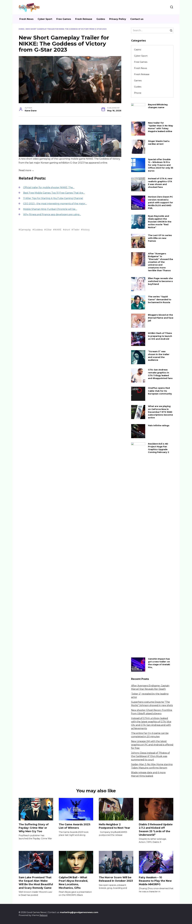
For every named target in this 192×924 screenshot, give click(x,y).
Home (21, 29)
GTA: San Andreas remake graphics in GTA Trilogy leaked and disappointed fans (160, 374)
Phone (137, 93)
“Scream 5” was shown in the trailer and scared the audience (158, 355)
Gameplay (25, 229)
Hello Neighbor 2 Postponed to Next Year (114, 826)
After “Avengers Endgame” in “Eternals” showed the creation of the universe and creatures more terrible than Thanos (160, 262)
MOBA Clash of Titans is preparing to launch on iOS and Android (160, 336)
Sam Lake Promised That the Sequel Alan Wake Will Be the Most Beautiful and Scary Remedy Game (36, 882)
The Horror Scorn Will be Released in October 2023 (116, 879)
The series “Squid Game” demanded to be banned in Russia (159, 299)
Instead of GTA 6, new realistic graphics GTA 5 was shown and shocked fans (160, 182)
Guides (100, 19)
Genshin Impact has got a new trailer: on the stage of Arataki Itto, (159, 663)
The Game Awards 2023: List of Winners (75, 826)
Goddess (38, 229)
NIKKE (58, 229)
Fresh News (26, 19)
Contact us (136, 19)
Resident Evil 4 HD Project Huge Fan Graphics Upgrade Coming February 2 (158, 448)
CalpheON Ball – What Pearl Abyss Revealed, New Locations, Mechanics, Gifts (73, 882)
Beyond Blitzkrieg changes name (158, 106)
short (67, 229)
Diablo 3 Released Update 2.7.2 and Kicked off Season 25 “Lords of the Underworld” (156, 829)
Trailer (76, 229)
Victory (86, 229)
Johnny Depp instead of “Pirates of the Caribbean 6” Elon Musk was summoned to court (150, 756)
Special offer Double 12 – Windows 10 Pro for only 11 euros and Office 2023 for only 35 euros (160, 165)
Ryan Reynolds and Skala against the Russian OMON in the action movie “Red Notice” (159, 222)
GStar (48, 229)
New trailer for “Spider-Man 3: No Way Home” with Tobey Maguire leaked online (160, 127)
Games (138, 80)
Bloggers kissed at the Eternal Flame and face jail (160, 318)
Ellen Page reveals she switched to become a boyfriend (160, 281)
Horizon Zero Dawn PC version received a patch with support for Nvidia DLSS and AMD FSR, (160, 203)
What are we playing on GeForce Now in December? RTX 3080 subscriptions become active (160, 412)
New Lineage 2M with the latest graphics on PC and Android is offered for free (152, 744)
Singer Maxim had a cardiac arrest (158, 142)
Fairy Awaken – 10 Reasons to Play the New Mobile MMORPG (155, 881)
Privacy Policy (117, 19)
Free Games (63, 19)
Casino (137, 49)
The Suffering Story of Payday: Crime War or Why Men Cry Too (34, 828)
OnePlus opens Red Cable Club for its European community (160, 391)
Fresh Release (83, 19)
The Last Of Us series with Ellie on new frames (160, 238)
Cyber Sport (45, 19)
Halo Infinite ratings (158, 425)
